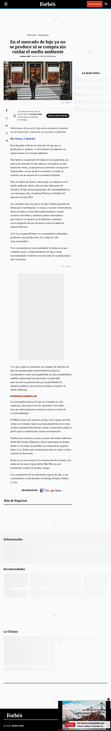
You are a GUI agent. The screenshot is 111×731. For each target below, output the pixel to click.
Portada (31, 35)
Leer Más (70, 724)
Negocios (43, 35)
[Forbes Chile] (47, 4)
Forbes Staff (25, 56)
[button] (108, 699)
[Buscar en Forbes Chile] (106, 4)
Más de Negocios (15, 500)
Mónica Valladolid (25, 138)
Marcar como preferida (57, 116)
